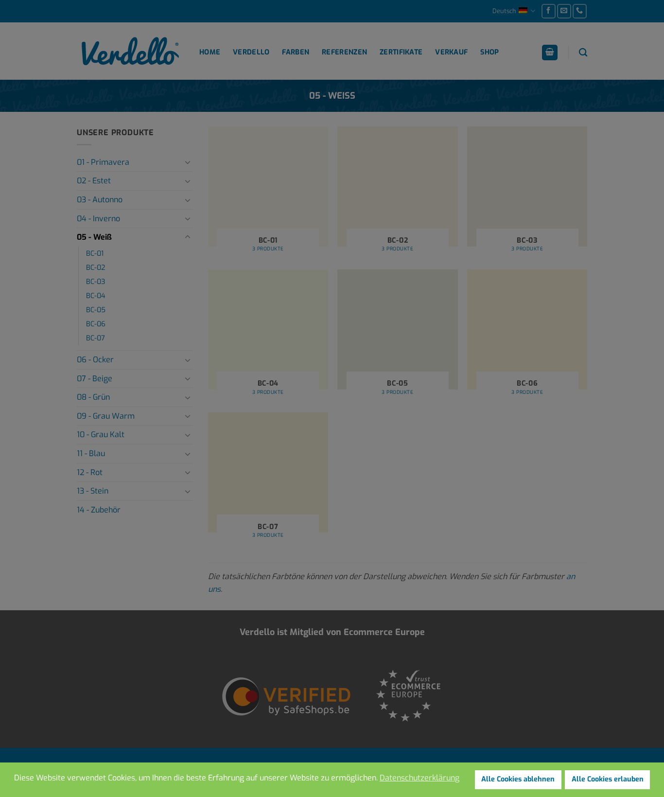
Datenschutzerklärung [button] (419, 778)
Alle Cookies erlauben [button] (608, 779)
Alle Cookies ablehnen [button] (518, 779)
